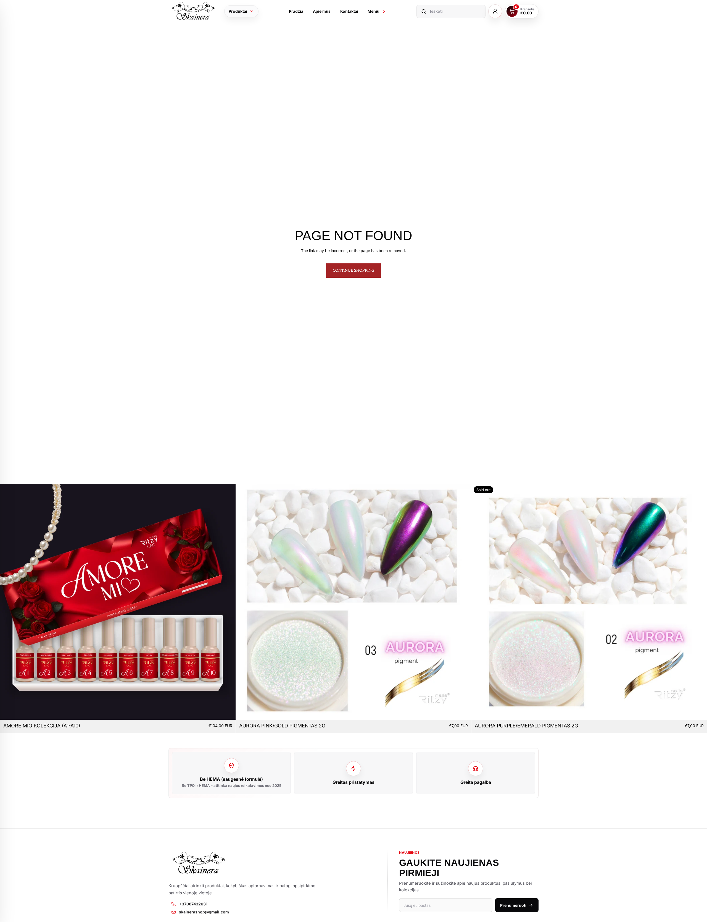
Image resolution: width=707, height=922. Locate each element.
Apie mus (322, 11)
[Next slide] (227, 602)
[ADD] (227, 711)
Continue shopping (353, 270)
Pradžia (296, 11)
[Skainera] (193, 11)
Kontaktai (349, 11)
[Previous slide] (8, 602)
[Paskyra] (495, 11)
